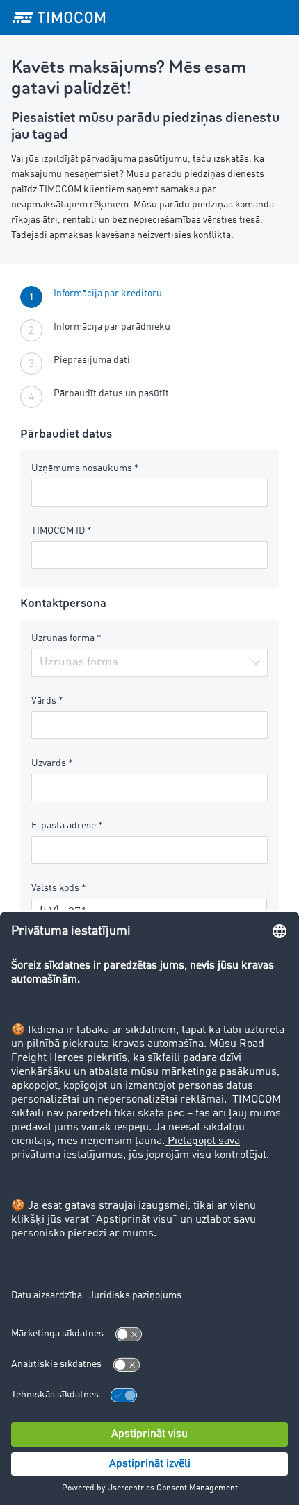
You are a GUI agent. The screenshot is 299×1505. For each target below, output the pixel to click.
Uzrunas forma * (66, 638)
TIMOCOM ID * (61, 531)
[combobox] (145, 662)
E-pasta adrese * (67, 826)
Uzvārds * (52, 763)
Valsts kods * (58, 888)
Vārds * (47, 701)
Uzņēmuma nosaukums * (85, 468)
